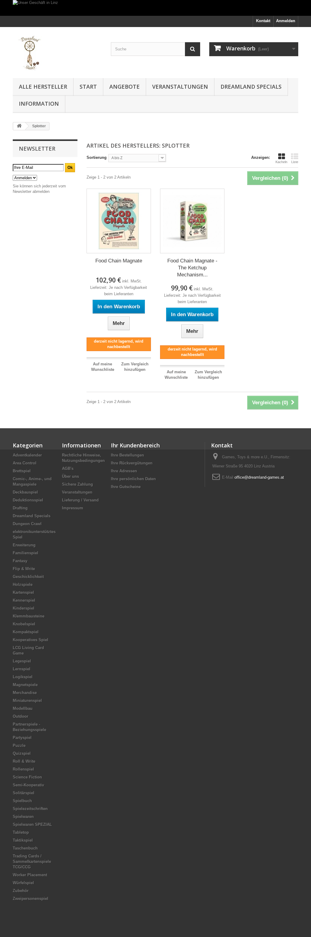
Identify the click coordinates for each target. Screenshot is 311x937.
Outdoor (20, 716)
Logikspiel (22, 677)
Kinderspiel (23, 608)
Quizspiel (22, 753)
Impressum (72, 508)
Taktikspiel (23, 840)
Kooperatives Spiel (30, 640)
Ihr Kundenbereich (135, 445)
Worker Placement (30, 875)
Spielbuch (22, 801)
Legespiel (22, 661)
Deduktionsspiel (28, 500)
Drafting (20, 508)
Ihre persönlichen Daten (133, 479)
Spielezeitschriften (30, 808)
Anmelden (285, 21)
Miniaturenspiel (27, 700)
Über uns (70, 476)
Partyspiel (22, 737)
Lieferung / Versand (80, 500)
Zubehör (21, 890)
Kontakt (263, 21)
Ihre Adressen (124, 471)
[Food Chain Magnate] (119, 221)
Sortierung (97, 157)
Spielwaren (23, 816)
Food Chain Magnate (118, 261)
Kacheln (281, 162)
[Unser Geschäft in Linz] (155, 8)
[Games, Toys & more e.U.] (57, 51)
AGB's (67, 468)
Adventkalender (27, 455)
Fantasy (20, 561)
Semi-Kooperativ (28, 785)
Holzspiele (22, 584)
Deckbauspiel (25, 492)
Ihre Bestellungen (127, 455)
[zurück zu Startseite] (19, 126)
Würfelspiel (23, 883)
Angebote (124, 86)
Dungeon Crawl (27, 524)
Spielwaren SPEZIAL (32, 824)
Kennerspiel (24, 600)
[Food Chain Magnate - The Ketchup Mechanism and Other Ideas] (192, 221)
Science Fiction (27, 777)
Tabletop (21, 832)
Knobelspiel (24, 624)
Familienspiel (25, 553)
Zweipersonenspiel (30, 898)
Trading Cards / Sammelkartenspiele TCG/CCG (32, 861)
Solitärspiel (23, 793)
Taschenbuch (25, 848)
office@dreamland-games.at (259, 477)
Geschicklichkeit (28, 576)
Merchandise (25, 692)
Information (39, 103)
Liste (294, 162)
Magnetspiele (25, 684)
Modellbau (22, 708)
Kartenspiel (23, 592)
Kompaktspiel (26, 632)
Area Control (24, 463)
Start (88, 86)
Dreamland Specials (251, 86)
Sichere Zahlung (77, 484)
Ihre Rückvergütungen (131, 463)
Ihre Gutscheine (126, 486)
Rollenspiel (23, 769)
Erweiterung (24, 545)
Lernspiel (21, 669)
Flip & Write (24, 568)
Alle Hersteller (43, 86)
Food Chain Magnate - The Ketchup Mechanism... (192, 268)
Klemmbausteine (28, 616)
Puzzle (19, 745)
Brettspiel (22, 471)
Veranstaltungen (180, 86)
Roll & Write (24, 761)
